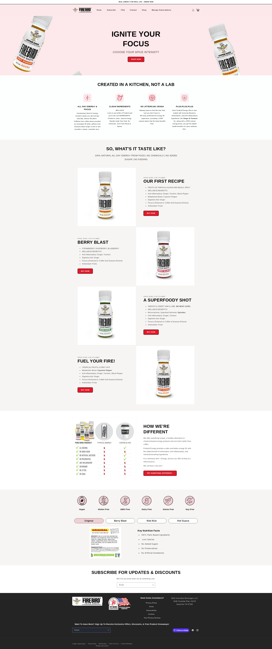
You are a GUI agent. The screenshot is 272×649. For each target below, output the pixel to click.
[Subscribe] (152, 584)
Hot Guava (183, 520)
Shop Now (136, 59)
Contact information (126, 643)
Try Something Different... (160, 473)
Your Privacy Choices (152, 618)
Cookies (151, 614)
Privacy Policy (151, 603)
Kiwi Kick (152, 520)
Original (88, 520)
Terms (151, 607)
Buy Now (151, 213)
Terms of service (114, 643)
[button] (198, 10)
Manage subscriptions (102, 645)
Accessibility (151, 610)
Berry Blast (120, 520)
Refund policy (103, 643)
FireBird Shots (81, 643)
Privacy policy (92, 643)
